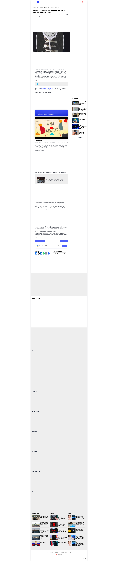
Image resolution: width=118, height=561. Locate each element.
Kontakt (62, 558)
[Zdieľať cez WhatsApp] (44, 253)
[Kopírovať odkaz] (49, 253)
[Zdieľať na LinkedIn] (41, 253)
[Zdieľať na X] (39, 253)
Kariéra (59, 558)
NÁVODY (50, 2)
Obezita (36, 67)
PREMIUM (43, 2)
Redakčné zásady (51, 558)
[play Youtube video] (51, 128)
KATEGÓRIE (60, 2)
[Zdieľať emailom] (46, 253)
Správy (34, 7)
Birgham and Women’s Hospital (47, 88)
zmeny (53, 209)
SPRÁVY (47, 2)
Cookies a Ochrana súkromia (44, 558)
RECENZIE (54, 2)
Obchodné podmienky (35, 558)
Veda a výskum (40, 7)
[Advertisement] (51, 23)
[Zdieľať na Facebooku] (36, 253)
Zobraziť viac (79, 137)
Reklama (56, 558)
